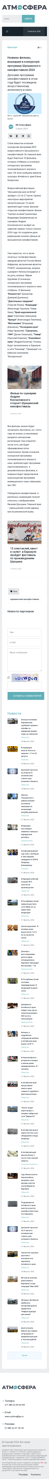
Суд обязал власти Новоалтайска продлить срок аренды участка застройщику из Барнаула (29, 1181)
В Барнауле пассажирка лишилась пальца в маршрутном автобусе (29, 831)
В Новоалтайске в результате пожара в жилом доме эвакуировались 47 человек (29, 1063)
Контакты (36, 1474)
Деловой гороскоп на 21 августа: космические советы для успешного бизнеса (29, 1233)
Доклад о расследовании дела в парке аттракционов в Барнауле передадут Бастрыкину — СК (30, 958)
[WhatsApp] (28, 136)
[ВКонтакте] (10, 136)
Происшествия (27, 841)
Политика (24, 760)
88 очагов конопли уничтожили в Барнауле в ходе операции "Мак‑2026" (30, 1282)
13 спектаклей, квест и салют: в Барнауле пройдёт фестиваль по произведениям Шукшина (24, 555)
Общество (25, 737)
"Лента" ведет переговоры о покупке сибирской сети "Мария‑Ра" (29, 1112)
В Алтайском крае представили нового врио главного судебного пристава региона (30, 1088)
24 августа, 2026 (27, 741)
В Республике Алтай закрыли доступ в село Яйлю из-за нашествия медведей (29, 907)
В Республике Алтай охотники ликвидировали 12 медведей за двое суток (29, 985)
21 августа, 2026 (27, 820)
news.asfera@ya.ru (14, 1416)
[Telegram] (22, 136)
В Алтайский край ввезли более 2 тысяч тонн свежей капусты (29, 1156)
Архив (24, 1355)
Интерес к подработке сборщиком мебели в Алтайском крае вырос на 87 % (30, 1038)
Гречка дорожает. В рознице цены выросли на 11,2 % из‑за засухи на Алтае (29, 932)
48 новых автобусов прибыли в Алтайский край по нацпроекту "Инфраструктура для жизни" (30, 1307)
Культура (12, 47)
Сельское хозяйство (29, 1164)
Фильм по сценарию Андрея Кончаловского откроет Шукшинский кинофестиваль (24, 400)
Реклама (23, 1474)
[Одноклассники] (16, 136)
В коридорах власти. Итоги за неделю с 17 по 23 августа (29, 752)
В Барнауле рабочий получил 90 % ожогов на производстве (29, 883)
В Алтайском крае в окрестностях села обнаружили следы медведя (29, 1134)
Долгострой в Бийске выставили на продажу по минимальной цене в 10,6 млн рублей (29, 1333)
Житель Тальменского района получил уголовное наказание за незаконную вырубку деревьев (29, 803)
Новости (14, 713)
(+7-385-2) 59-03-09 (15, 1405)
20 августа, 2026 (27, 1272)
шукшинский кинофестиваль (24, 599)
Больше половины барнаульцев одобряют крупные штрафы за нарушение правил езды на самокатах (29, 727)
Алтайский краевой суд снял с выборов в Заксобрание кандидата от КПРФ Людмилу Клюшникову (30, 858)
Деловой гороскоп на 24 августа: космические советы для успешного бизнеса (29, 775)
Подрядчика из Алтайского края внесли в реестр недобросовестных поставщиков (29, 1208)
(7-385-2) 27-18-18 (14, 1428)
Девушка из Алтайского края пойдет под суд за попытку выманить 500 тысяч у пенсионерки (29, 1011)
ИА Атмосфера (24, 7)
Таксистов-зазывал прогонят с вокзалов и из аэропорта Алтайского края (29, 1258)
